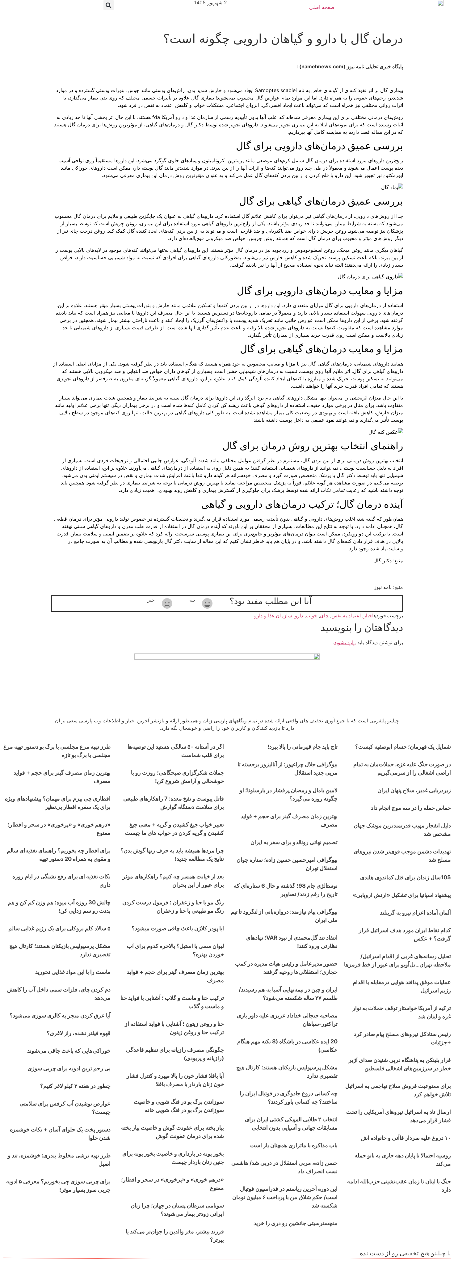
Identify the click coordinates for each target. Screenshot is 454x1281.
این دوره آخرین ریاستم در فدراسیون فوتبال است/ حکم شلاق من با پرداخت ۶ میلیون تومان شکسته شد (285, 1197)
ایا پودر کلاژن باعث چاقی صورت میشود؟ (178, 928)
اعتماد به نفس (346, 615)
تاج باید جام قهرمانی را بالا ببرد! (302, 746)
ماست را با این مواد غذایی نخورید (73, 972)
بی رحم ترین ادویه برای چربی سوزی (69, 1068)
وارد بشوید (345, 642)
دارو (299, 615)
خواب (311, 615)
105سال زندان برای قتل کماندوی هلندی (405, 877)
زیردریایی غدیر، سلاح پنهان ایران (414, 790)
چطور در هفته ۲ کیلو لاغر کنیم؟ (75, 1086)
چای (324, 615)
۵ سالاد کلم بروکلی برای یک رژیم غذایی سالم (59, 928)
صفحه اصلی (321, 7)
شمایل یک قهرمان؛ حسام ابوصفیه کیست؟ (403, 746)
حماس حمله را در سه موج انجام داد (411, 808)
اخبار (369, 615)
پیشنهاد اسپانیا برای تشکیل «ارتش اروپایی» (402, 895)
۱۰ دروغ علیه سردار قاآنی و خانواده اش (406, 1138)
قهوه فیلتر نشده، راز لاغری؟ (79, 1033)
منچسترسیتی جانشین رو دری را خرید (296, 1223)
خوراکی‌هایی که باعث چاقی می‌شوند (69, 1050)
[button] (108, 5)
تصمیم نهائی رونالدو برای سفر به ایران (294, 842)
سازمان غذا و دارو (273, 615)
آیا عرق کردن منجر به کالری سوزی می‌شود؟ (60, 1015)
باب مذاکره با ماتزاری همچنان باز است (294, 1145)
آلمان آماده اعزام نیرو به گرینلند (415, 912)
